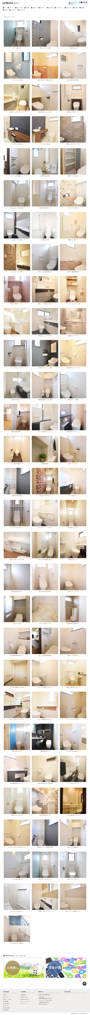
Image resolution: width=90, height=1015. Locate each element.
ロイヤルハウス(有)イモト (11, 3)
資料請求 (6, 9)
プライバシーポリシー (26, 1001)
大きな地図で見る (75, 1001)
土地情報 (76, 7)
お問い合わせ (13, 9)
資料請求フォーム (73, 3)
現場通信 (82, 7)
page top (85, 984)
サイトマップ (25, 1003)
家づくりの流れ (20, 7)
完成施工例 (34, 7)
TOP (5, 7)
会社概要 (27, 7)
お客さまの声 (68, 7)
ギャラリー (42, 7)
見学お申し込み (22, 9)
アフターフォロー (59, 7)
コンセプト (11, 7)
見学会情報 (51, 7)
